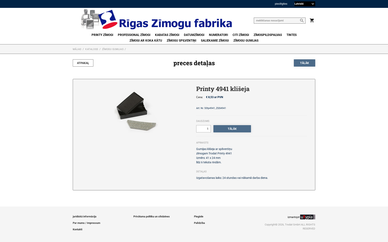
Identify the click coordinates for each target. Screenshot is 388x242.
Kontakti (77, 229)
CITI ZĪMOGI (241, 35)
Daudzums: (203, 121)
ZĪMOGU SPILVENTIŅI (181, 40)
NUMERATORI (218, 35)
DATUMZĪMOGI (194, 35)
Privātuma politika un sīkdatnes (151, 216)
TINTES (292, 35)
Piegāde (198, 216)
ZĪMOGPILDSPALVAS (268, 35)
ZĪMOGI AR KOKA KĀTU (146, 40)
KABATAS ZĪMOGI (167, 35)
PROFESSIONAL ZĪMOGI (134, 35)
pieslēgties (281, 4)
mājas (77, 49)
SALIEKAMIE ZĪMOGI (215, 40)
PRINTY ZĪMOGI (102, 35)
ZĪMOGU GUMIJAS (245, 40)
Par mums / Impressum (86, 222)
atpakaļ (83, 63)
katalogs (91, 49)
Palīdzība (199, 222)
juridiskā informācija (84, 216)
